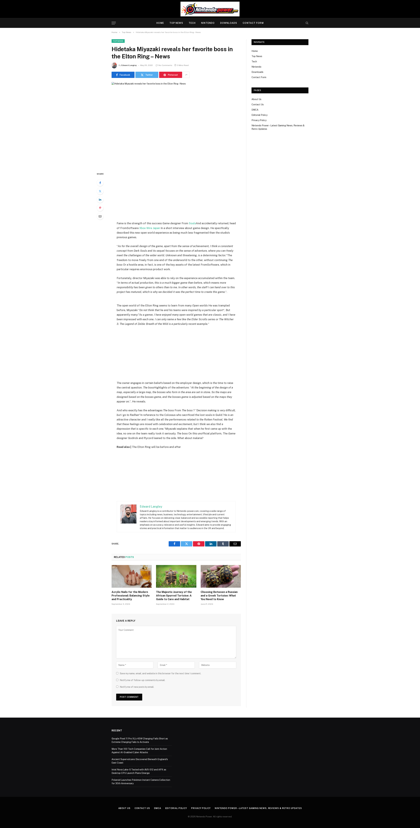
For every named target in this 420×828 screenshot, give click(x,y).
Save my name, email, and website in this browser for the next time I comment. (160, 673)
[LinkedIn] (100, 199)
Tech (192, 23)
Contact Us (258, 104)
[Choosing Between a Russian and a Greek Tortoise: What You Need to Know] (221, 576)
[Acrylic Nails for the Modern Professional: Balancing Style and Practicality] (132, 576)
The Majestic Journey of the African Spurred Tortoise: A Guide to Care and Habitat (174, 595)
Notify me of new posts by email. (137, 687)
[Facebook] (100, 182)
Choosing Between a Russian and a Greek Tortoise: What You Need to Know (219, 595)
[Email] (100, 216)
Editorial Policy (259, 115)
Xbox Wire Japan (149, 228)
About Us (256, 99)
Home (160, 23)
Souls (192, 223)
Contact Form (253, 23)
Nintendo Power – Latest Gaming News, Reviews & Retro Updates (258, 808)
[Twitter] (100, 191)
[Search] (306, 23)
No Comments (165, 65)
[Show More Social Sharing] (186, 75)
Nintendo (208, 23)
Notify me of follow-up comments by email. (142, 680)
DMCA (255, 109)
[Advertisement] (176, 196)
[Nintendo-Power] (210, 9)
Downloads (228, 23)
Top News (176, 23)
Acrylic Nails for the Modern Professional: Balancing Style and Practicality (131, 595)
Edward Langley (129, 65)
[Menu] (114, 23)
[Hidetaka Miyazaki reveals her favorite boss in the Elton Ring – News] (176, 124)
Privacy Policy (259, 120)
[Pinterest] (100, 208)
